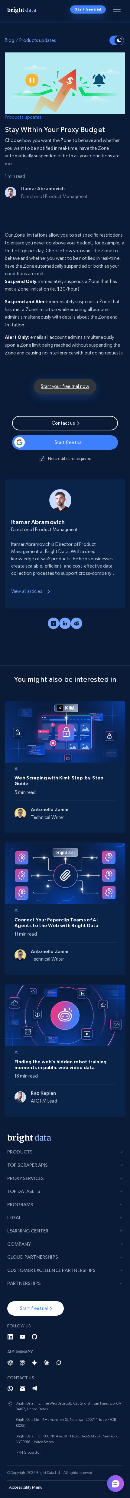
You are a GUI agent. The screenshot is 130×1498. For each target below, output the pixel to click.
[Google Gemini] (34, 1363)
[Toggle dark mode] (116, 40)
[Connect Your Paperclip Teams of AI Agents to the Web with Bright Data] (65, 872)
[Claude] (47, 1363)
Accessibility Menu (26, 1487)
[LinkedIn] (10, 1337)
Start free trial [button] (88, 9)
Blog (10, 40)
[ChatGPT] (10, 1363)
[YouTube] (22, 1337)
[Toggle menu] (118, 10)
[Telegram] (34, 1389)
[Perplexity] (22, 1363)
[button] (35, 1308)
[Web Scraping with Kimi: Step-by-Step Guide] (65, 730)
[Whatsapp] (10, 1389)
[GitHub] (34, 1337)
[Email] (22, 1389)
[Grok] (59, 1363)
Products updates (37, 40)
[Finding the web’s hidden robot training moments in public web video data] (65, 1014)
